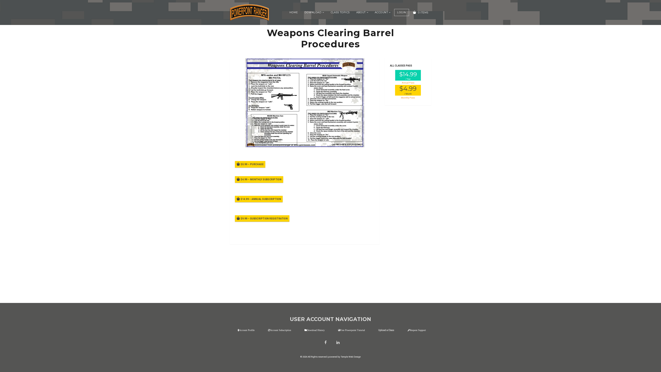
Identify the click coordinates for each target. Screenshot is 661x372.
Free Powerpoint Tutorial (352, 330)
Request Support (418, 330)
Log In (260, 236)
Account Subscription (280, 330)
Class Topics (340, 12)
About (361, 12)
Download (313, 12)
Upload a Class (386, 330)
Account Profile (247, 330)
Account (381, 12)
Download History (316, 330)
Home (293, 12)
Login (401, 12)
